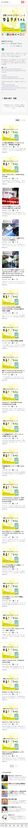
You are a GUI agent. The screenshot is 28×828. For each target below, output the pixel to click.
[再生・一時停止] (14, 825)
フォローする (5, 46)
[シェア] (21, 46)
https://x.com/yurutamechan (8, 84)
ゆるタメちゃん (7, 41)
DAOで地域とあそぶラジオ (14, 807)
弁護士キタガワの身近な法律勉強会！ (17, 783)
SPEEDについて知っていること (11, 692)
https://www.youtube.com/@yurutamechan (12, 69)
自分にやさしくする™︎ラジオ (15, 775)
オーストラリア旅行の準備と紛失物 (12, 341)
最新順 (17, 120)
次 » (16, 766)
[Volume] (2, 825)
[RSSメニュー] (23, 34)
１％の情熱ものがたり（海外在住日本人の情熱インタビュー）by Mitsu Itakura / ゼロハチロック (17, 792)
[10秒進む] (22, 825)
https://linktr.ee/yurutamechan (9, 89)
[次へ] (18, 825)
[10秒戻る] (6, 825)
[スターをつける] (16, 147)
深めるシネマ (11, 815)
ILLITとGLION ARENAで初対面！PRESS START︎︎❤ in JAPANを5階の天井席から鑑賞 (13, 309)
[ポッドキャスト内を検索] (2, 93)
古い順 (23, 120)
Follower (19, 43)
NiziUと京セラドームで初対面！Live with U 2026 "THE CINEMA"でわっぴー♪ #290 (13, 533)
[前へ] (10, 825)
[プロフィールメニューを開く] (26, 2)
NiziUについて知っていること (11, 722)
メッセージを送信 (15, 46)
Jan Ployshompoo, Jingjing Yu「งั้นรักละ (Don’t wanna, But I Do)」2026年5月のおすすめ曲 (13, 499)
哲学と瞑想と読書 (12, 799)
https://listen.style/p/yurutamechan (10, 76)
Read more (4, 152)
